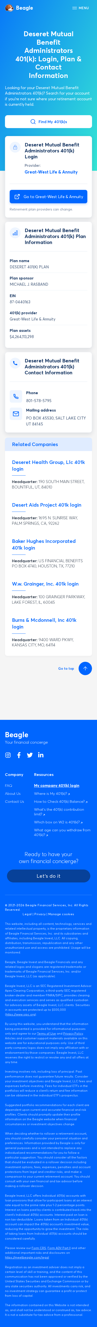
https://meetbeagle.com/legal (27, 1257)
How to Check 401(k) (60, 801)
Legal (27, 914)
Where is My (51, 793)
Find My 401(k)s (53, 121)
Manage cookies (61, 914)
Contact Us (14, 801)
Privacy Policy (73, 1033)
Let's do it (48, 876)
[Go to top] (84, 668)
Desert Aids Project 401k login (46, 505)
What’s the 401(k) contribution (59, 811)
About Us (13, 793)
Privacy (40, 914)
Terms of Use (46, 1033)
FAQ (8, 785)
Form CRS (39, 1248)
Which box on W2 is (57, 822)
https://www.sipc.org (20, 1014)
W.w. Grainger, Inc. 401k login (45, 584)
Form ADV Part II (59, 1248)
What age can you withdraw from (62, 832)
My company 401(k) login (56, 785)
